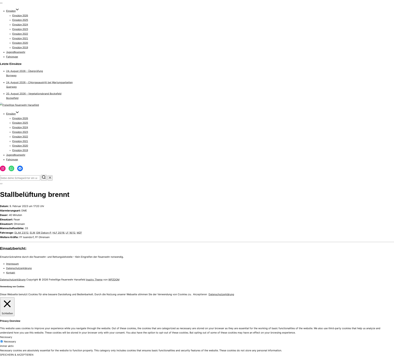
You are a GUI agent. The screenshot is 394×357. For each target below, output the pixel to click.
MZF (79, 232)
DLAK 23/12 (21, 232)
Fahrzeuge (12, 56)
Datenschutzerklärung (19, 268)
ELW (32, 232)
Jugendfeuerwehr (15, 52)
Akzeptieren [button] (200, 294)
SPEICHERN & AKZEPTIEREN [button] (16, 354)
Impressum (12, 263)
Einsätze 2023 (20, 29)
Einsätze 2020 (20, 43)
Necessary (10, 341)
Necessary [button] (6, 337)
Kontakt (10, 272)
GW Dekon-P (43, 232)
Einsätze (11, 11)
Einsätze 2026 (20, 15)
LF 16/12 (70, 232)
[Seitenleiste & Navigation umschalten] (1, 183)
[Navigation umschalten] (1, 3)
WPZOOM (113, 279)
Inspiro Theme (94, 279)
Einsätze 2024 (20, 24)
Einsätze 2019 (20, 47)
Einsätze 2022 (20, 34)
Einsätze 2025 (20, 20)
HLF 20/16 (58, 232)
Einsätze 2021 (20, 38)
